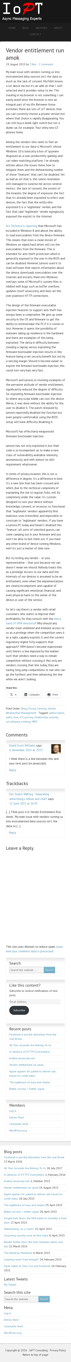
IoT (21, 717)
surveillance (13, 721)
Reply (12, 770)
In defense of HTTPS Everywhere (29, 1051)
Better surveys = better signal (26, 1089)
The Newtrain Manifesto (18, 1253)
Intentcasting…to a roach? (19, 1229)
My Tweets (10, 1284)
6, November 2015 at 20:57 (26, 750)
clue (15, 717)
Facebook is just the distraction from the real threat (34, 1157)
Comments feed (18, 1124)
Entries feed (16, 1117)
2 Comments (45, 64)
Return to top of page (35, 1354)
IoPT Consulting (34, 11)
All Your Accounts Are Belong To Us (30, 1045)
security (53, 717)
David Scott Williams (22, 745)
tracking (25, 721)
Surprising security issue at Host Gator (26, 1235)
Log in (12, 1111)
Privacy (32, 708)
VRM (34, 721)
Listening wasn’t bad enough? (21, 1259)
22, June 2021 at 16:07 (23, 803)
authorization (56, 713)
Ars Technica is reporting (21, 226)
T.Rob (33, 64)
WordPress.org (18, 1130)
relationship (41, 717)
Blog (24, 708)
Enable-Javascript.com (22, 1058)
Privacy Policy (58, 1350)
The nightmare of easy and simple (29, 1082)
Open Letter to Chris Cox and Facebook (27, 1266)
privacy (29, 717)
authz (9, 717)
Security (42, 708)
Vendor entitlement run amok (26, 1065)
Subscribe (19, 1010)
